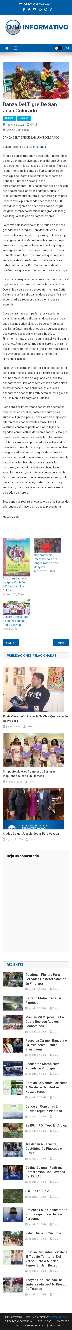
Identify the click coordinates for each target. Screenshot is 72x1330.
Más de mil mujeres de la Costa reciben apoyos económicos (44, 1021)
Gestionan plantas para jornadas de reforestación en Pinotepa (45, 979)
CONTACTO (62, 1321)
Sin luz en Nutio (37, 1191)
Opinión (24, 118)
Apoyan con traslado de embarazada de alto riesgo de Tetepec (45, 1284)
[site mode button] (58, 48)
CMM (33, 124)
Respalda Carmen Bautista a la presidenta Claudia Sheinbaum (46, 1045)
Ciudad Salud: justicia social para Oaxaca (31, 833)
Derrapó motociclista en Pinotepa (43, 1000)
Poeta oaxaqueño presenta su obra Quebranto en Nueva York (35, 718)
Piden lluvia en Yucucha (43, 1233)
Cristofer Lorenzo (35, 146)
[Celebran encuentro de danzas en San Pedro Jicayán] (16, 607)
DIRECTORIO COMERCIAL (19, 1321)
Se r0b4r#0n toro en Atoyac (46, 1125)
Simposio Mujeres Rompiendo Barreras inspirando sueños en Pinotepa (29, 774)
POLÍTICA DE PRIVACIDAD (30, 1325)
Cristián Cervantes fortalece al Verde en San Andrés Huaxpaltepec (46, 1087)
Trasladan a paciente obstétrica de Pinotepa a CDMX (43, 1148)
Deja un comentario (17, 129)
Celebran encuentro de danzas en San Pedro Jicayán (15, 620)
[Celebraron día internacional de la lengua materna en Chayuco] (47, 545)
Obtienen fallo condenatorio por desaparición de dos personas (46, 1214)
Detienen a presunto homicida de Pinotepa (62, 643)
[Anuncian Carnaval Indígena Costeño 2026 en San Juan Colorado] (16, 557)
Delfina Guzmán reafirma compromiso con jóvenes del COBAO (45, 1172)
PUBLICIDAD (44, 1321)
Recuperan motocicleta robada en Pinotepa (42, 1066)
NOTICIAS (55, 1325)
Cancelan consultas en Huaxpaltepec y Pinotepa (43, 1109)
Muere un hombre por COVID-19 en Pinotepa (13, 643)
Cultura (9, 118)
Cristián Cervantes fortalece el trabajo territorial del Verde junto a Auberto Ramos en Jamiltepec (46, 1258)
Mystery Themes (58, 1317)
